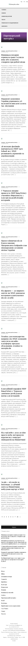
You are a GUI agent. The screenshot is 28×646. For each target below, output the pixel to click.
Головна (4, 9)
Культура (4, 584)
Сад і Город (4, 608)
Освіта (3, 595)
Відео (3, 571)
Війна (3, 574)
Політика (4, 603)
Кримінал (4, 582)
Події (3, 600)
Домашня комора (6, 576)
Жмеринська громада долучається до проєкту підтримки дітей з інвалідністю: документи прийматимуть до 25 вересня (14, 542)
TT (24, 2)
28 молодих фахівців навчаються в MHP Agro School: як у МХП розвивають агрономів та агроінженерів (12, 151)
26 (17, 517)
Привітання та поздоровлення (10, 23)
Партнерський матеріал (11, 51)
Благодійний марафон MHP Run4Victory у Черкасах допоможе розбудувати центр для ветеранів (13, 392)
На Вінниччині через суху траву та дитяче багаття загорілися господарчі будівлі (13, 559)
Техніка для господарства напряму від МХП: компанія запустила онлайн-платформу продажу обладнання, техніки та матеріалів (13, 342)
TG (21, 2)
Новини (4, 13)
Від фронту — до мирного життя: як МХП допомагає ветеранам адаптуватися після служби (13, 294)
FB (27, 2)
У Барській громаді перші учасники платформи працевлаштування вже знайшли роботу (13, 548)
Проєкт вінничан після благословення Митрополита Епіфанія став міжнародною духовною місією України (14, 245)
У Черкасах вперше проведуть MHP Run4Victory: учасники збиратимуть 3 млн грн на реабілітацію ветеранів (14, 195)
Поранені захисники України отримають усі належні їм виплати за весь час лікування (13, 102)
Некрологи (4, 26)
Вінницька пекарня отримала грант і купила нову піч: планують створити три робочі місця (13, 58)
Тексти (3, 19)
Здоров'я (4, 579)
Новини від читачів (7, 16)
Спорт (3, 611)
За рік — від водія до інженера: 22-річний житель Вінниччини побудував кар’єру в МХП (12, 485)
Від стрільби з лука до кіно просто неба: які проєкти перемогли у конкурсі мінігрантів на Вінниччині (13, 436)
